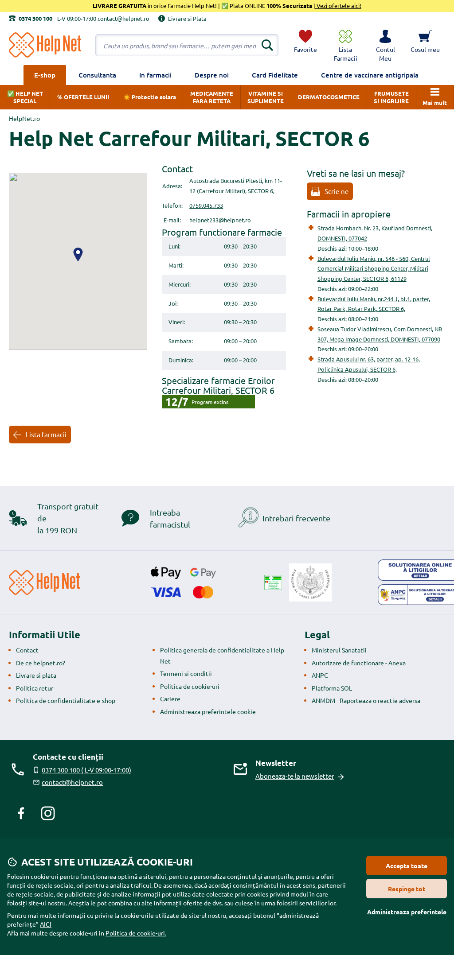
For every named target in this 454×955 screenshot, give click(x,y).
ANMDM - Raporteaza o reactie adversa (366, 700)
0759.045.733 (206, 205)
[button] (385, 45)
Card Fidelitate (275, 74)
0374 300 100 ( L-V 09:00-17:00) (86, 769)
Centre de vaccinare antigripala (370, 74)
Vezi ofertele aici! (338, 5)
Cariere (170, 699)
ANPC (320, 675)
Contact (27, 650)
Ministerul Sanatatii (339, 650)
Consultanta (97, 74)
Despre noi (212, 74)
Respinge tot (406, 889)
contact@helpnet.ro (72, 782)
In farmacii (155, 74)
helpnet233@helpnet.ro (220, 220)
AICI (45, 924)
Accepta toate (406, 866)
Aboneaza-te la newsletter (294, 776)
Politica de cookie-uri (189, 686)
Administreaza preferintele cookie (208, 711)
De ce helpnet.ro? (40, 663)
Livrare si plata (36, 675)
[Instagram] (47, 813)
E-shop (44, 74)
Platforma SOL (332, 688)
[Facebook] (21, 813)
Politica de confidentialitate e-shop (65, 700)
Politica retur (34, 688)
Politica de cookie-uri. (136, 933)
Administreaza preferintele (406, 912)
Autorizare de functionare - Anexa (359, 663)
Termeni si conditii (186, 673)
